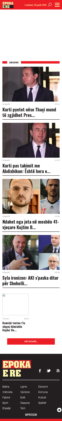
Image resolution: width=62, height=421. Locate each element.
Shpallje (6, 408)
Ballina (5, 386)
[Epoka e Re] (8, 7)
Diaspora (25, 402)
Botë (22, 397)
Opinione (25, 392)
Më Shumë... (31, 341)
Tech (22, 408)
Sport (5, 402)
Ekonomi (43, 386)
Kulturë (42, 397)
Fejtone (6, 397)
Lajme (23, 386)
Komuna (43, 392)
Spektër (42, 402)
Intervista (7, 392)
